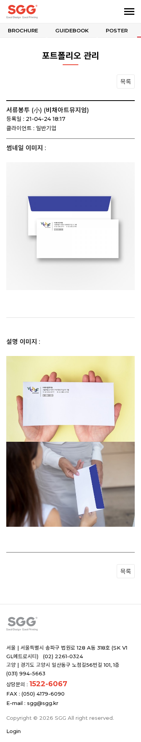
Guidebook (72, 30)
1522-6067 (48, 684)
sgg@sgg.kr (42, 703)
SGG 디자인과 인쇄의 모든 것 (46, 11)
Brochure (23, 30)
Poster (117, 30)
